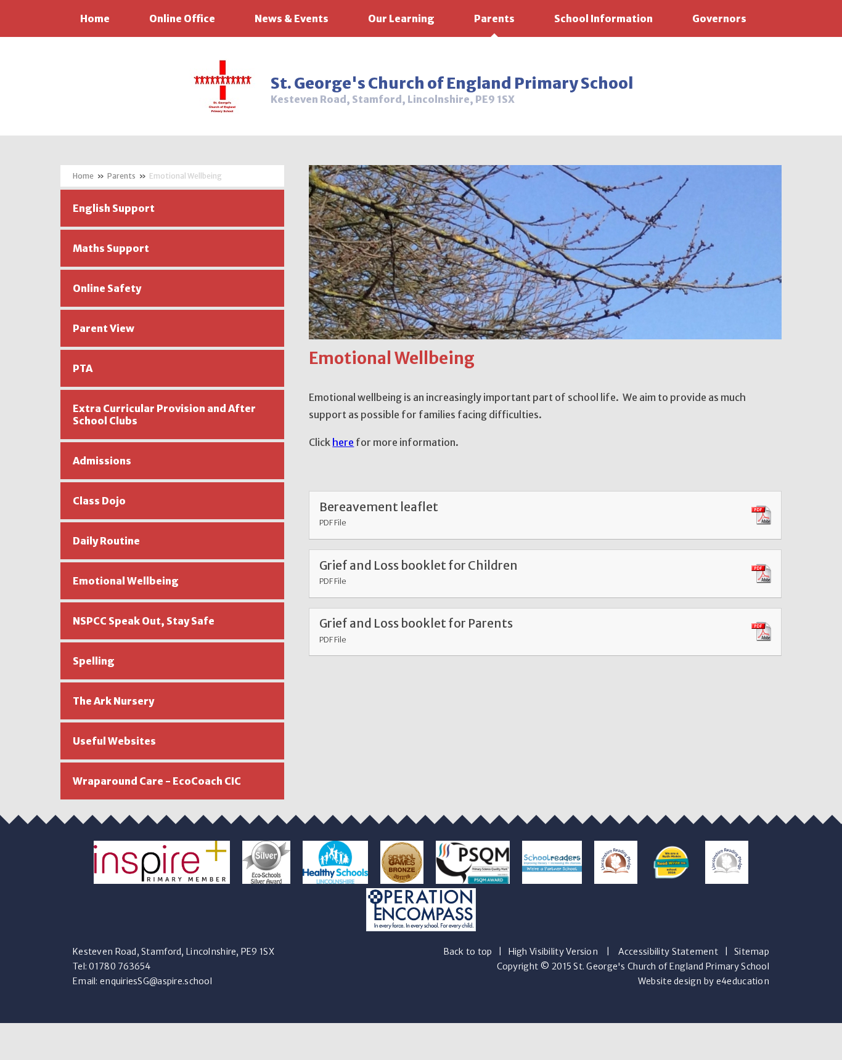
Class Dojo (99, 501)
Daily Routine (106, 541)
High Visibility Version (553, 951)
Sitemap (751, 951)
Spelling (94, 661)
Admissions (102, 461)
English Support (114, 208)
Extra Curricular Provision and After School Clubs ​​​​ (164, 414)
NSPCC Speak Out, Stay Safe (144, 621)
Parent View (103, 328)
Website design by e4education (703, 981)
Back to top (468, 951)
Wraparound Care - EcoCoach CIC (157, 781)
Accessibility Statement (668, 951)
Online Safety (107, 288)
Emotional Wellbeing (185, 175)
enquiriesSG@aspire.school (156, 981)
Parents (121, 175)
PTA (82, 368)
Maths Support (111, 248)
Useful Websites (114, 741)
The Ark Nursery (113, 701)
